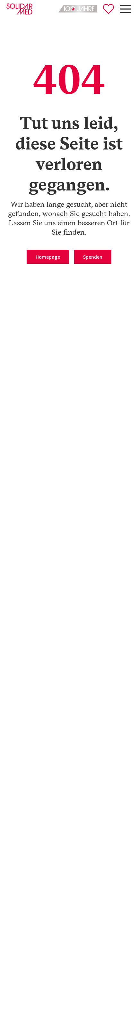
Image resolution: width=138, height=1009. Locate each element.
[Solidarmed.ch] (19, 9)
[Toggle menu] (125, 9)
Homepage (48, 257)
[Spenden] (108, 9)
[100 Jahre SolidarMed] (77, 8)
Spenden (92, 257)
